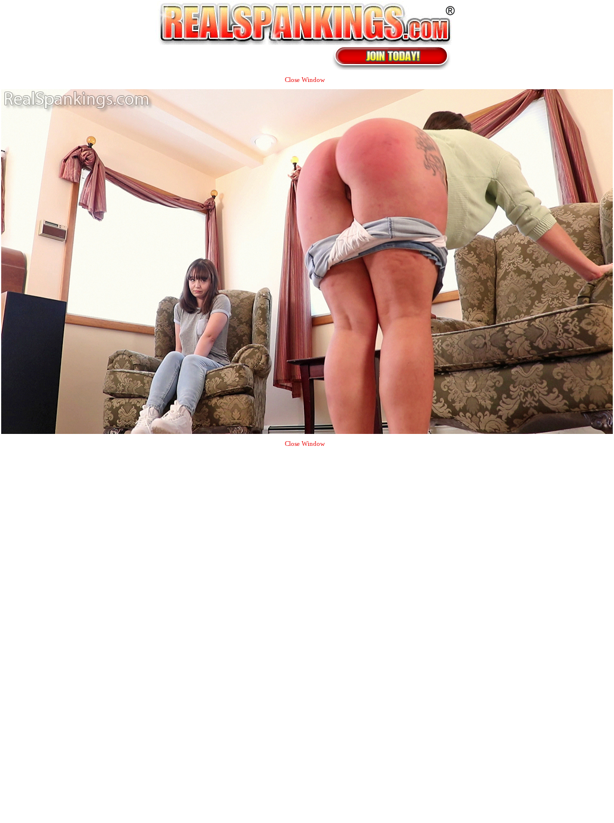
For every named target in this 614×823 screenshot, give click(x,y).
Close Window (305, 79)
